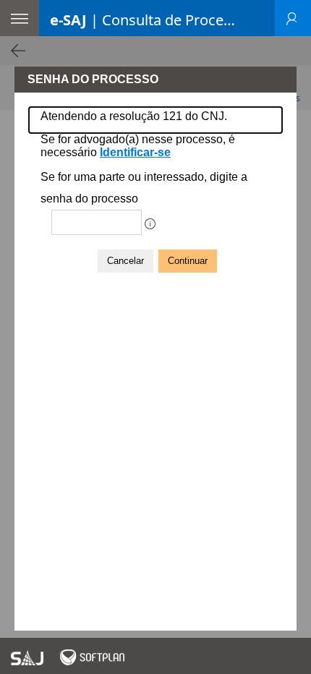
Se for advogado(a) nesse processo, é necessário (138, 145)
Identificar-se (135, 152)
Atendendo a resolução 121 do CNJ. (134, 116)
